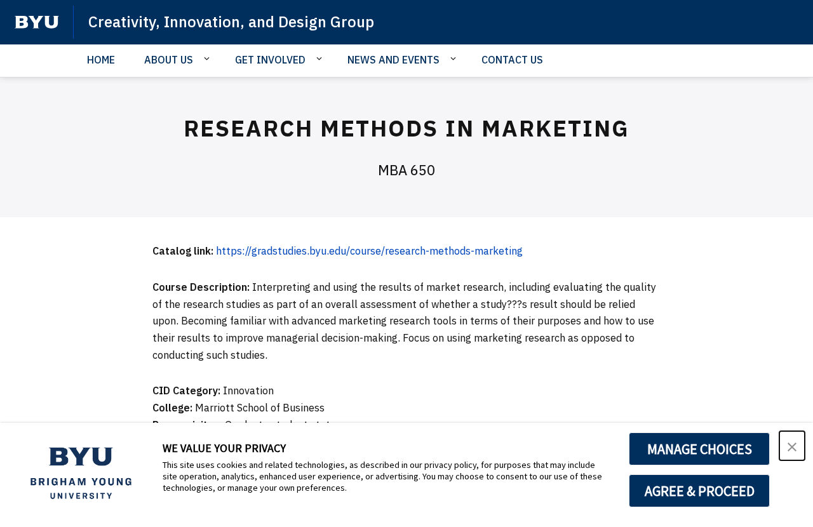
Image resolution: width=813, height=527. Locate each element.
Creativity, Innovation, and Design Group (231, 21)
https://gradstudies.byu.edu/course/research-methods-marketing (369, 250)
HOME (101, 59)
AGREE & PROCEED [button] (700, 491)
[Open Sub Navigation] (208, 59)
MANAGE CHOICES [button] (699, 449)
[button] (792, 445)
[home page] (37, 22)
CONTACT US (512, 59)
